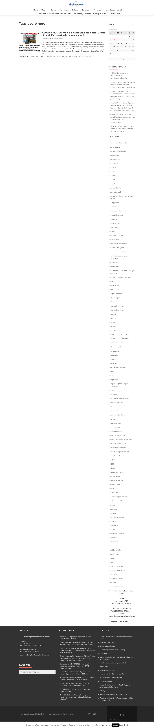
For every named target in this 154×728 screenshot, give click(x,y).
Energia (113, 318)
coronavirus (114, 267)
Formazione (64, 10)
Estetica (113, 322)
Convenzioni (97, 10)
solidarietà (114, 542)
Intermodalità (115, 411)
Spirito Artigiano (116, 550)
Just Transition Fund (117, 415)
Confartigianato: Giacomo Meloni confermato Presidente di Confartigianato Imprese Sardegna (122, 84)
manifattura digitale (117, 435)
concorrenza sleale (62, 56)
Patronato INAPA (106, 681)
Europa (113, 326)
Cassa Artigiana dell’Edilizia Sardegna (113, 650)
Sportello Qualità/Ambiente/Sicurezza (113, 694)
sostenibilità (114, 546)
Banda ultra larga (116, 215)
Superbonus (114, 554)
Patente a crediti (116, 501)
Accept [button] (115, 725)
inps (111, 407)
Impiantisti (114, 380)
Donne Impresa (115, 298)
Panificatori (114, 493)
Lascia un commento (85, 56)
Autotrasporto (115, 211)
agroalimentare (115, 159)
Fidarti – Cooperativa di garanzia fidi (113, 663)
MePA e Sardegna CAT (118, 443)
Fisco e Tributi (115, 347)
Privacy (113, 513)
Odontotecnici (115, 484)
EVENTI (113, 330)
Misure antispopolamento (119, 452)
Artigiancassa (115, 203)
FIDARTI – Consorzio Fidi (119, 339)
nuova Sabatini (115, 476)
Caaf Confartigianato (107, 646)
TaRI (112, 558)
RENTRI (113, 521)
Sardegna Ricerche (117, 533)
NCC (112, 464)
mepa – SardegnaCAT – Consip (121, 439)
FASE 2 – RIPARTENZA (118, 335)
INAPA (113, 390)
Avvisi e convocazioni (114, 10)
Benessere (114, 219)
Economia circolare (117, 310)
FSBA (112, 359)
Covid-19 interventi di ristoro (120, 277)
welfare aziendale (116, 587)
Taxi (111, 562)
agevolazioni (115, 155)
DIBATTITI (114, 289)
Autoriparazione (116, 207)
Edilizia (113, 314)
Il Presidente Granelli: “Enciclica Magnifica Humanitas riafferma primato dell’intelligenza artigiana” (76, 697)
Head (37, 56)
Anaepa (113, 167)
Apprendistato (115, 188)
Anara (112, 176)
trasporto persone (116, 579)
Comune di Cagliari (117, 248)
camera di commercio (118, 235)
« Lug (122, 59)
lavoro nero (73, 56)
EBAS (112, 302)
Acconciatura (115, 147)
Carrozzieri (114, 239)
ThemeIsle (130, 720)
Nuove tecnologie (116, 480)
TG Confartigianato (117, 566)
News (112, 468)
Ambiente (114, 163)
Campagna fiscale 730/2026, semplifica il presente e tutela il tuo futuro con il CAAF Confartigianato (74, 666)
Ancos (112, 180)
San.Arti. (113, 529)
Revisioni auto (115, 525)
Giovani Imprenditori (117, 367)
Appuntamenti (115, 192)
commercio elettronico (118, 244)
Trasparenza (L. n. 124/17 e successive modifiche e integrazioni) (60, 14)
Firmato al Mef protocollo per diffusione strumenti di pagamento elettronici (74, 684)
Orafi (112, 488)
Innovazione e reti (116, 403)
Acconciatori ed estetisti (119, 143)
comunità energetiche (118, 252)
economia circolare (117, 306)
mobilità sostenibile (117, 456)
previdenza (114, 509)
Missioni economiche (118, 448)
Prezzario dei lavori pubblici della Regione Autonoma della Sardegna (115, 686)
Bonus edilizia (115, 223)
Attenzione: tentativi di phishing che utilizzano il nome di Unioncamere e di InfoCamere (77, 678)
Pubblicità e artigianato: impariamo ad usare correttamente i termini (119, 75)
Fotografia (114, 355)
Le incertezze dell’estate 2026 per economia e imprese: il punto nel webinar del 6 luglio (122, 128)
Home (35, 10)
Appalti (113, 184)
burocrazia (114, 227)
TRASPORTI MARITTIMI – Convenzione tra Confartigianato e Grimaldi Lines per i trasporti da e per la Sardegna (77, 650)
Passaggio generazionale (119, 497)
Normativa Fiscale (117, 472)
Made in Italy (115, 427)
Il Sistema (74, 10)
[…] (43, 53)
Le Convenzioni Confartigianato (111, 677)
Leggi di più (123, 725)
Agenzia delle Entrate (118, 151)
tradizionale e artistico (118, 570)
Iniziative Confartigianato (119, 398)
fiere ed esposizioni (117, 343)
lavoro (112, 419)
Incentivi (113, 394)
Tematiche (85, 10)
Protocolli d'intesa (117, 517)
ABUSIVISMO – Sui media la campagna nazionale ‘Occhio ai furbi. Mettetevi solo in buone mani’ (73, 33)
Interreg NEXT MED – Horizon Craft (106, 14)
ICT (111, 375)
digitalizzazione (116, 294)
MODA (113, 460)
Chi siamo (43, 10)
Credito (88, 14)
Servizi (53, 10)
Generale (32, 56)
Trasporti (113, 574)
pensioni (113, 505)
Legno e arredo (115, 423)
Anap (112, 171)
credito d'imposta (116, 285)
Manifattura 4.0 (116, 431)
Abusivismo (51, 56)
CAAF (112, 231)
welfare (113, 583)
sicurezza (113, 538)
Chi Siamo (103, 653)
